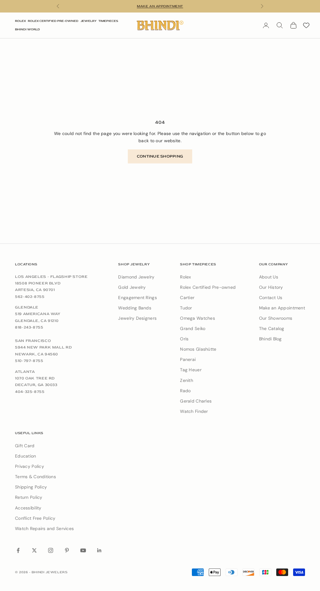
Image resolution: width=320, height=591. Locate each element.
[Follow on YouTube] (83, 550)
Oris (184, 339)
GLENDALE (26, 307)
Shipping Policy (31, 487)
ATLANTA (25, 371)
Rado (185, 390)
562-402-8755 (30, 296)
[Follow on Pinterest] (67, 550)
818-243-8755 (29, 327)
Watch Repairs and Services (44, 528)
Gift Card (25, 445)
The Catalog (271, 328)
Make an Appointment (282, 308)
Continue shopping (160, 156)
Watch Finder (194, 411)
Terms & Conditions (35, 476)
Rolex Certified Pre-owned (208, 287)
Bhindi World (27, 29)
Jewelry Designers (137, 318)
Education (25, 456)
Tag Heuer (191, 370)
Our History (271, 287)
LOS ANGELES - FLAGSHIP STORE (51, 276)
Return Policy (28, 497)
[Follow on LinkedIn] (99, 550)
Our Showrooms (275, 318)
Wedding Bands (134, 308)
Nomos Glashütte (198, 349)
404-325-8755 (30, 391)
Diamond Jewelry (136, 277)
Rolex (20, 21)
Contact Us (270, 297)
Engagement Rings (137, 297)
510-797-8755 (29, 360)
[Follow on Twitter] (34, 550)
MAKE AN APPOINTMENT (160, 6)
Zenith (186, 380)
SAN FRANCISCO (33, 340)
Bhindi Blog (270, 339)
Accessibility (28, 508)
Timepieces (108, 21)
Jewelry (89, 21)
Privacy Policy (29, 466)
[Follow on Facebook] (18, 550)
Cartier (187, 297)
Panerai (188, 359)
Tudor (186, 308)
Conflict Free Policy (35, 518)
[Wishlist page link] (306, 25)
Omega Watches (197, 318)
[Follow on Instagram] (51, 550)
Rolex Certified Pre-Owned (53, 21)
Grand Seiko (192, 328)
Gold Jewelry (132, 287)
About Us (268, 277)
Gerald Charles (196, 401)
